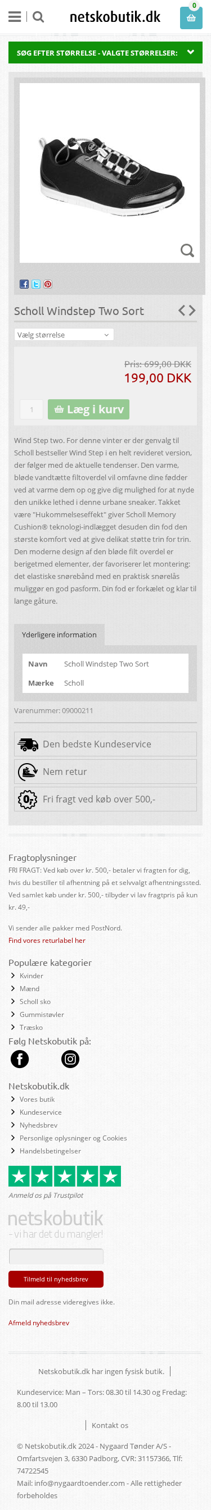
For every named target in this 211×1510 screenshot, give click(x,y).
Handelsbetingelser (50, 1151)
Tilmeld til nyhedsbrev (56, 1279)
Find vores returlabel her (47, 940)
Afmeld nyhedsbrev (38, 1322)
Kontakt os (110, 1425)
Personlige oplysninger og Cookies (73, 1138)
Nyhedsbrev (38, 1125)
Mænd (29, 988)
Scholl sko (35, 1001)
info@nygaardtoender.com (79, 1483)
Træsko (31, 1027)
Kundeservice (41, 1112)
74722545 (32, 1471)
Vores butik (37, 1099)
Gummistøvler (42, 1014)
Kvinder (31, 975)
